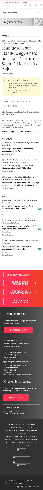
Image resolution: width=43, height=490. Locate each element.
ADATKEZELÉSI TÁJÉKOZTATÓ (21, 428)
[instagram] (22, 487)
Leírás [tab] (5, 101)
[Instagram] (36, 5)
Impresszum (31, 440)
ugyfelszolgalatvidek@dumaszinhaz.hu (17, 375)
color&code (18, 483)
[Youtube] (30, 5)
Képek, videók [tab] (10, 106)
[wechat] (38, 487)
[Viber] (41, 5)
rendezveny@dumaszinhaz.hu (14, 413)
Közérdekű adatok (14, 437)
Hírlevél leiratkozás (15, 443)
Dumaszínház (6, 212)
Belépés (24, 2)
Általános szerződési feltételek (20, 425)
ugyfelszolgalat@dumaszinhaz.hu (15, 362)
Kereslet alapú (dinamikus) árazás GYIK (19, 131)
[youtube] (30, 487)
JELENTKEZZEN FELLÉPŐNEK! (16, 343)
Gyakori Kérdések (12, 340)
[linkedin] (34, 487)
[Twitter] (25, 5)
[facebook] (18, 487)
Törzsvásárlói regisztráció (11, 2)
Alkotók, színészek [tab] (21, 101)
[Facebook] (20, 5)
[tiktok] (26, 487)
